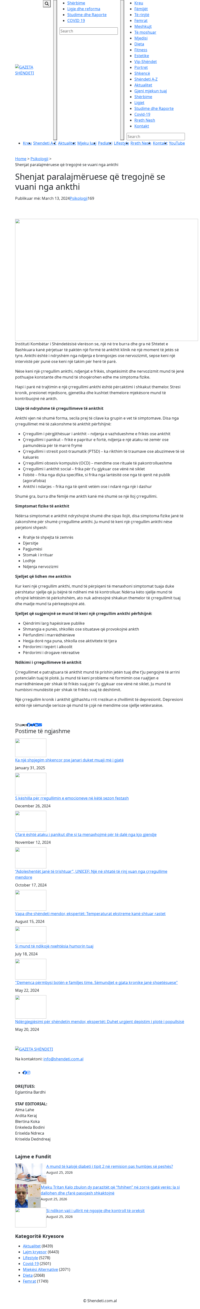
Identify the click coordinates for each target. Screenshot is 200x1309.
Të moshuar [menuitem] (145, 32)
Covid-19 (31, 1263)
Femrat (29, 1281)
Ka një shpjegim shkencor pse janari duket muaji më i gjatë (69, 760)
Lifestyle (121, 143)
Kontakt (160, 143)
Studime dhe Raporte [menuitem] (87, 14)
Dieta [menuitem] (139, 44)
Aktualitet (67, 143)
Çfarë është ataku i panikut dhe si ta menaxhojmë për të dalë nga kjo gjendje (86, 834)
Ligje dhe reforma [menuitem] (83, 8)
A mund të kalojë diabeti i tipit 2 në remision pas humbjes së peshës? (109, 1166)
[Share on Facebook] (29, 725)
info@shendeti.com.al (63, 1059)
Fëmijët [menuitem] (141, 8)
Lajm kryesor (35, 1252)
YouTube (177, 143)
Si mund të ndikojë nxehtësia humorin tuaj (54, 946)
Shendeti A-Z (44, 143)
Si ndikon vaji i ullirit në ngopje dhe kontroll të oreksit (95, 1210)
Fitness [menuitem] (140, 50)
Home (20, 158)
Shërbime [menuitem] (76, 3)
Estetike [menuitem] (141, 55)
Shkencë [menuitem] (142, 73)
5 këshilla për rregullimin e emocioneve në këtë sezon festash (72, 798)
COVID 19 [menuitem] (76, 20)
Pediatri (105, 143)
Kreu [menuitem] (138, 3)
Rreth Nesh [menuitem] (144, 120)
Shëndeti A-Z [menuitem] (146, 79)
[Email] (40, 725)
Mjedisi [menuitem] (141, 38)
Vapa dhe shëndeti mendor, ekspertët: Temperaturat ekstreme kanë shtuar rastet (90, 913)
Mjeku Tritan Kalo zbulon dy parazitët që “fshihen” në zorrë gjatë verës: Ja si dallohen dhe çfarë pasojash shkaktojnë (110, 1190)
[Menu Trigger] (55, 70)
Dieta (28, 1275)
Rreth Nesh (140, 143)
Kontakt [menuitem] (141, 126)
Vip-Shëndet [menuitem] (145, 61)
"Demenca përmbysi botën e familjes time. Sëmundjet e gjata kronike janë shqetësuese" (96, 982)
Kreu (27, 143)
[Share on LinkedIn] (36, 725)
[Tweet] (33, 725)
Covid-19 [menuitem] (142, 114)
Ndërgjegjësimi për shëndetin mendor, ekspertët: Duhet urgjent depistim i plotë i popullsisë (99, 1021)
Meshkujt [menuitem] (143, 26)
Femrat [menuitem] (141, 20)
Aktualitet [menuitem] (143, 85)
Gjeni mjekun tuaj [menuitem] (150, 91)
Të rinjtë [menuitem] (141, 14)
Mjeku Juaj (86, 143)
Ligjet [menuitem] (139, 102)
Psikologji (39, 158)
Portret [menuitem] (141, 67)
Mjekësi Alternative (40, 1269)
